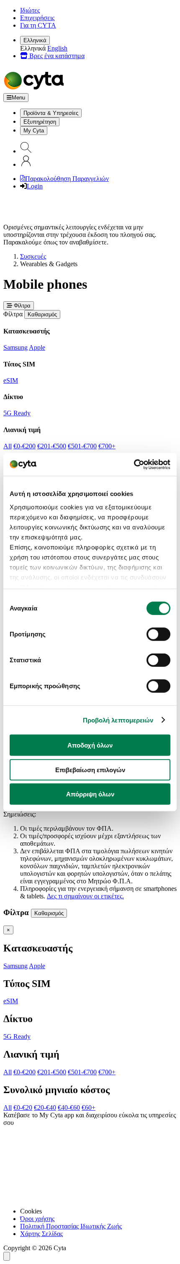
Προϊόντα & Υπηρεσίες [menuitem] (50, 113)
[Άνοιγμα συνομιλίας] (6, 1256)
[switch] (158, 634)
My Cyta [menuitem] (33, 130)
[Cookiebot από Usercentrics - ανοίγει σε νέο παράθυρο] (133, 464)
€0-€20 (22, 1107)
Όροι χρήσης (37, 1218)
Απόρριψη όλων (90, 794)
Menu (18, 97)
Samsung (15, 347)
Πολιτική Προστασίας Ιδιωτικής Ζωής (71, 1226)
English (57, 48)
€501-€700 (82, 446)
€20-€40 (45, 1107)
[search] (26, 151)
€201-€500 (51, 446)
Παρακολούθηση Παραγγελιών (67, 178)
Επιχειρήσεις (37, 17)
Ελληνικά (34, 40)
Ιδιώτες (30, 10)
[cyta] (35, 89)
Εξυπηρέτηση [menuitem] (39, 122)
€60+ (88, 1107)
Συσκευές (33, 256)
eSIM (10, 380)
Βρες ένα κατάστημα (56, 55)
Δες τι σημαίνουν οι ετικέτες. (85, 896)
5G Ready (17, 413)
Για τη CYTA (38, 25)
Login (35, 186)
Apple (37, 347)
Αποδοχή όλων (90, 745)
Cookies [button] (31, 1211)
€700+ (107, 446)
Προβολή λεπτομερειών (118, 719)
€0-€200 (24, 446)
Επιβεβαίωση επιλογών (90, 769)
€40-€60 (69, 1107)
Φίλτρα (21, 306)
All (7, 446)
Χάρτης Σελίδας (41, 1233)
